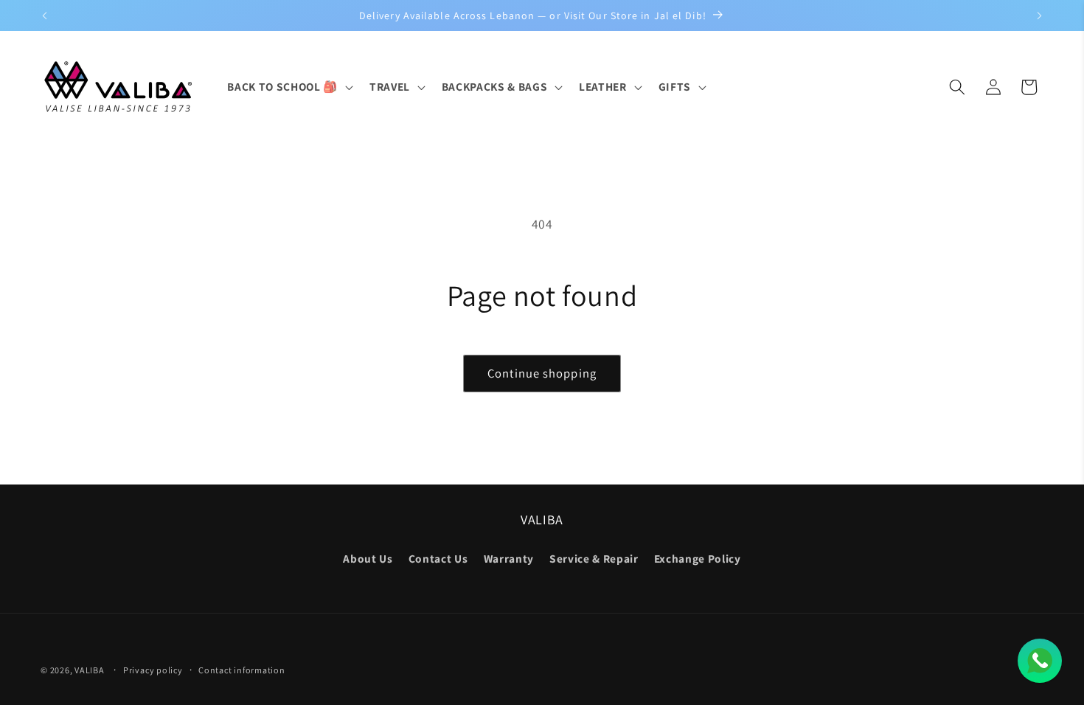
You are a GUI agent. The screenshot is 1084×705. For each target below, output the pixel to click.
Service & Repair (594, 558)
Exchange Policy (697, 558)
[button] (288, 87)
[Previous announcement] (45, 15)
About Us (367, 558)
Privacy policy (153, 670)
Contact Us (438, 558)
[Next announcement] (1040, 15)
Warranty (509, 558)
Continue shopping (542, 373)
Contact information (241, 670)
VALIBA (89, 670)
